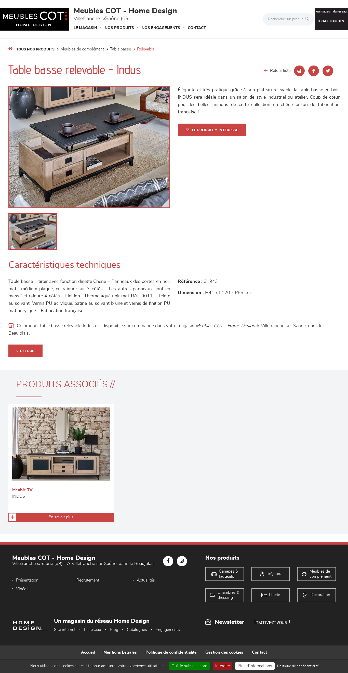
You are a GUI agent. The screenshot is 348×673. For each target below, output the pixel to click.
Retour (27, 351)
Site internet (64, 630)
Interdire (222, 666)
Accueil (88, 652)
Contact (197, 28)
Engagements (168, 630)
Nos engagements (161, 28)
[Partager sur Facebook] (313, 70)
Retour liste (280, 71)
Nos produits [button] (119, 28)
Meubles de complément (82, 49)
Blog (114, 630)
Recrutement (87, 580)
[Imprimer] (299, 70)
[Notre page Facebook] (168, 561)
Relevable (145, 49)
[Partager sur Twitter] (328, 70)
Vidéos (22, 589)
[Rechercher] (308, 19)
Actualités (146, 580)
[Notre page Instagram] (182, 561)
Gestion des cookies (224, 652)
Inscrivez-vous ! (272, 622)
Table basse (120, 49)
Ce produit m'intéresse (215, 130)
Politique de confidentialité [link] (298, 666)
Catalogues (137, 630)
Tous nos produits (35, 49)
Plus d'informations (255, 666)
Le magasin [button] (85, 28)
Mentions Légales (120, 652)
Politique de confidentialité (171, 652)
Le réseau (92, 630)
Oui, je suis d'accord (189, 666)
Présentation (27, 580)
